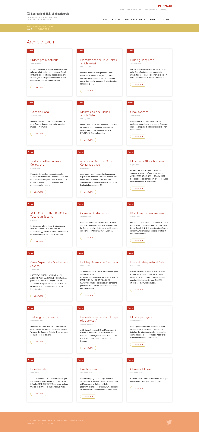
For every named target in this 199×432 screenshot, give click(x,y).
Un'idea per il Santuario (44, 60)
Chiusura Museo (140, 369)
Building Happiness (142, 60)
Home (105, 19)
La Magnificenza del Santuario (99, 262)
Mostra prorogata (141, 317)
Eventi (30, 51)
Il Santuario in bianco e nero (147, 213)
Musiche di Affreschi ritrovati (147, 161)
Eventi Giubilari (89, 369)
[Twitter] (169, 422)
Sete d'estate (38, 369)
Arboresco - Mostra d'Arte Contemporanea (96, 163)
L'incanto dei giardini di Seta (147, 262)
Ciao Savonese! (139, 112)
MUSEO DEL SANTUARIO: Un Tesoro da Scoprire (48, 215)
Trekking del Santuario (44, 317)
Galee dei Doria (39, 112)
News (130, 103)
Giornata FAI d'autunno (94, 213)
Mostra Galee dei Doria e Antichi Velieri (95, 113)
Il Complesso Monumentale (127, 19)
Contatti (168, 19)
